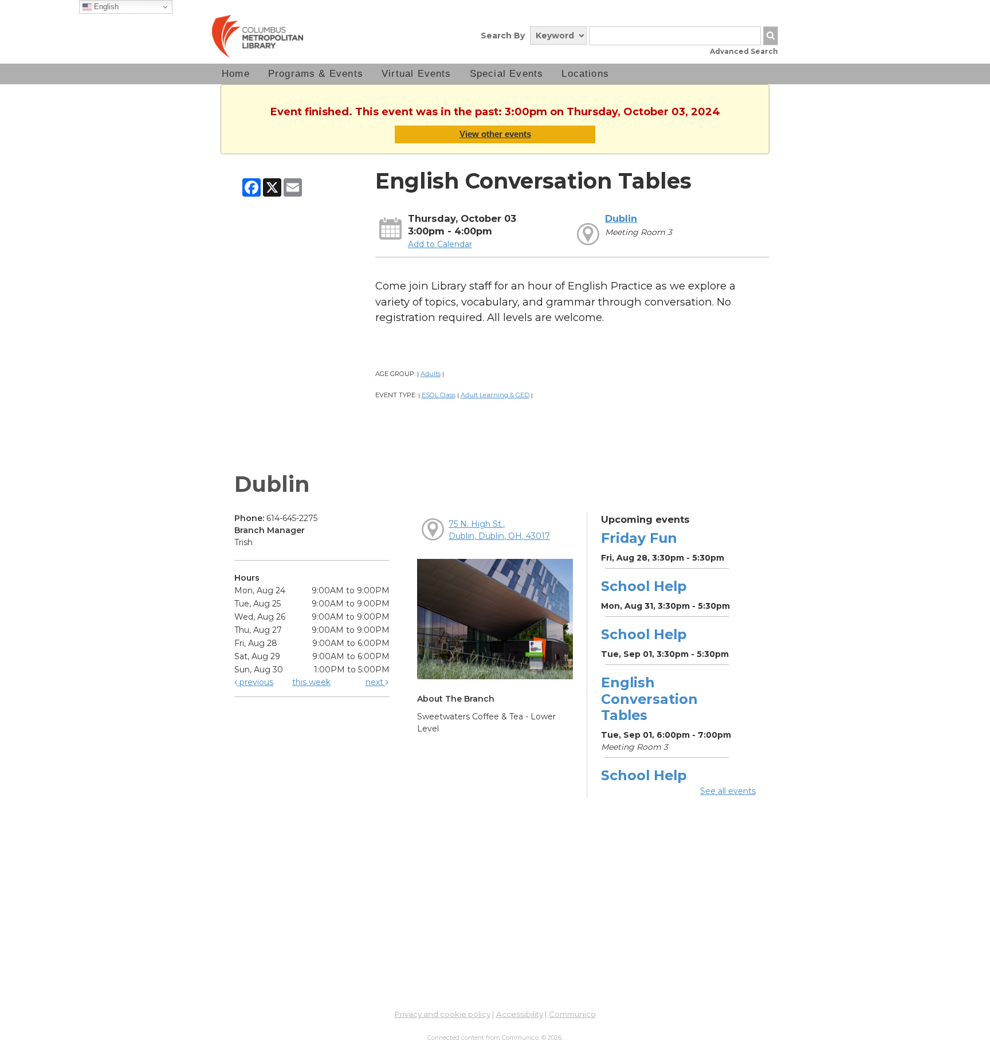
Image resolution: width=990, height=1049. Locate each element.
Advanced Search (744, 51)
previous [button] (255, 682)
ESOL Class (438, 395)
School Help (643, 586)
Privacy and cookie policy (442, 1014)
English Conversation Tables (649, 698)
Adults (431, 374)
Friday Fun (639, 538)
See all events (728, 791)
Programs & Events (315, 73)
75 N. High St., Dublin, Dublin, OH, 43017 (499, 530)
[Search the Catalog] (770, 35)
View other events (495, 134)
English (105, 6)
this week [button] (311, 682)
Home (236, 73)
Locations (585, 73)
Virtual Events (416, 73)
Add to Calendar (440, 244)
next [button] (376, 682)
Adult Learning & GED (495, 395)
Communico (572, 1014)
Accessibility (519, 1014)
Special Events (507, 73)
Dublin (621, 218)
